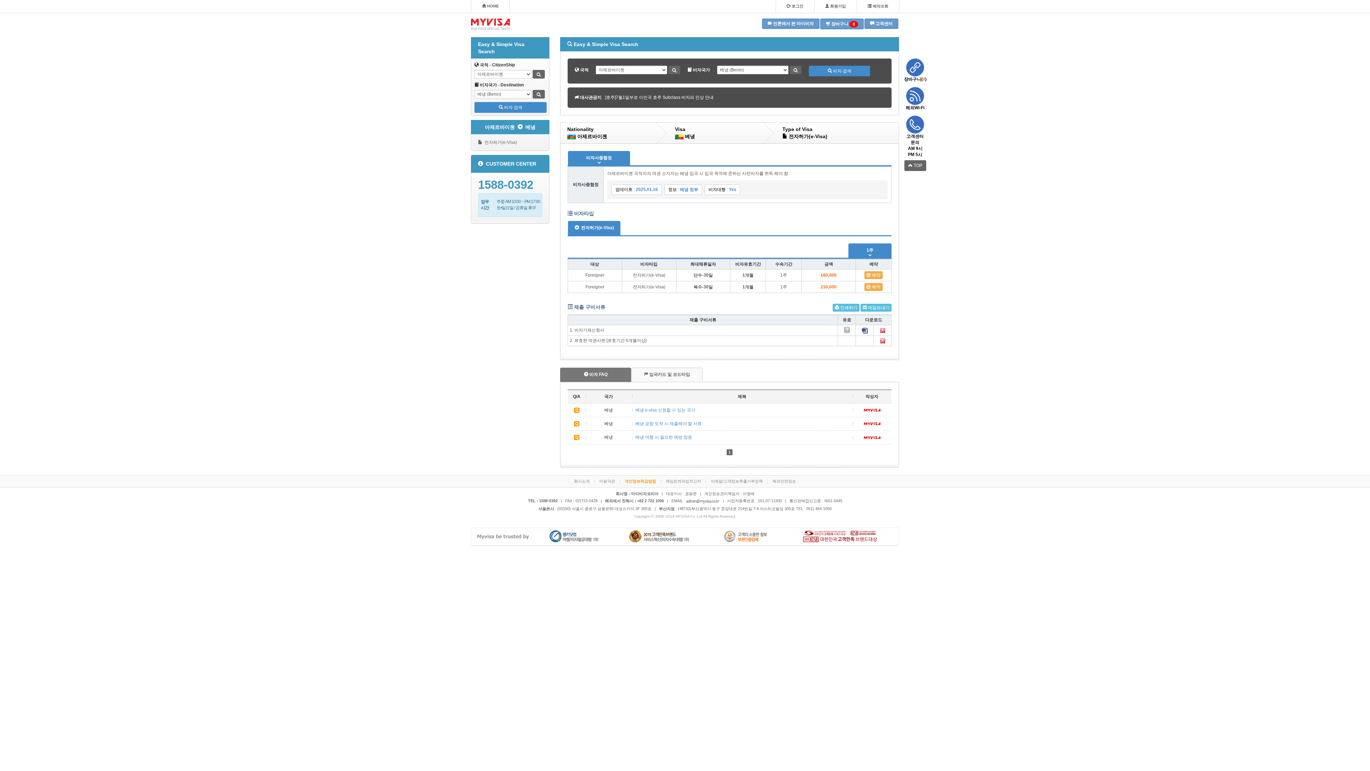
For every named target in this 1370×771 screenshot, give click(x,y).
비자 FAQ (598, 374)
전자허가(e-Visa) (499, 142)
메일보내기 (878, 307)
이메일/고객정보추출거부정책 (737, 481)
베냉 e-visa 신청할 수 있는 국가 (665, 410)
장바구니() (915, 79)
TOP (917, 165)
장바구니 (842, 24)
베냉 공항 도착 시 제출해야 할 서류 (668, 423)
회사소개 (582, 481)
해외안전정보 (784, 481)
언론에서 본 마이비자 (793, 23)
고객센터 (883, 23)
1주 (870, 250)
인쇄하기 (848, 307)
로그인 (797, 6)
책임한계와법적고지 (683, 481)
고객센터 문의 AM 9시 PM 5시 (915, 145)
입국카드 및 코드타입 (669, 374)
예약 (876, 275)
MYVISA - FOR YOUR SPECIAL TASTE (490, 24)
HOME (492, 6)
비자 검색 (512, 107)
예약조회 (880, 6)
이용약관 (607, 481)
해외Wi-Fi (915, 107)
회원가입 (837, 6)
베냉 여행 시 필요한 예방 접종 (663, 437)
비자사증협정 (599, 157)
